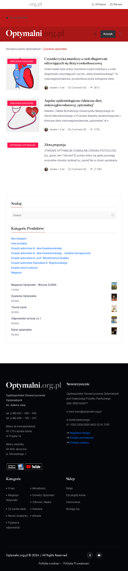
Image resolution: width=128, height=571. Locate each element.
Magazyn (16, 272)
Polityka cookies (79, 442)
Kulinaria (37, 509)
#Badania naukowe (22, 61)
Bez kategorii (19, 238)
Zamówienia (73, 502)
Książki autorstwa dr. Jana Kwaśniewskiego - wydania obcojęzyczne (51, 253)
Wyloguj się (72, 509)
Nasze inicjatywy (18, 515)
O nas (11, 488)
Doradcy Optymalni (43, 495)
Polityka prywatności (82, 437)
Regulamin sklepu (80, 432)
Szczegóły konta (76, 495)
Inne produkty (19, 243)
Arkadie (36, 515)
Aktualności (39, 488)
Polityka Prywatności (76, 563)
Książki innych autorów (24, 267)
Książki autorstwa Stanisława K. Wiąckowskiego (39, 262)
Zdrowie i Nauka (41, 502)
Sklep (69, 488)
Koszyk (108, 34)
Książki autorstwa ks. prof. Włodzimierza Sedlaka (40, 258)
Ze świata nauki (17, 509)
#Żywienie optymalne (22, 145)
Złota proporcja (55, 145)
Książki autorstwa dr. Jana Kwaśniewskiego (36, 248)
